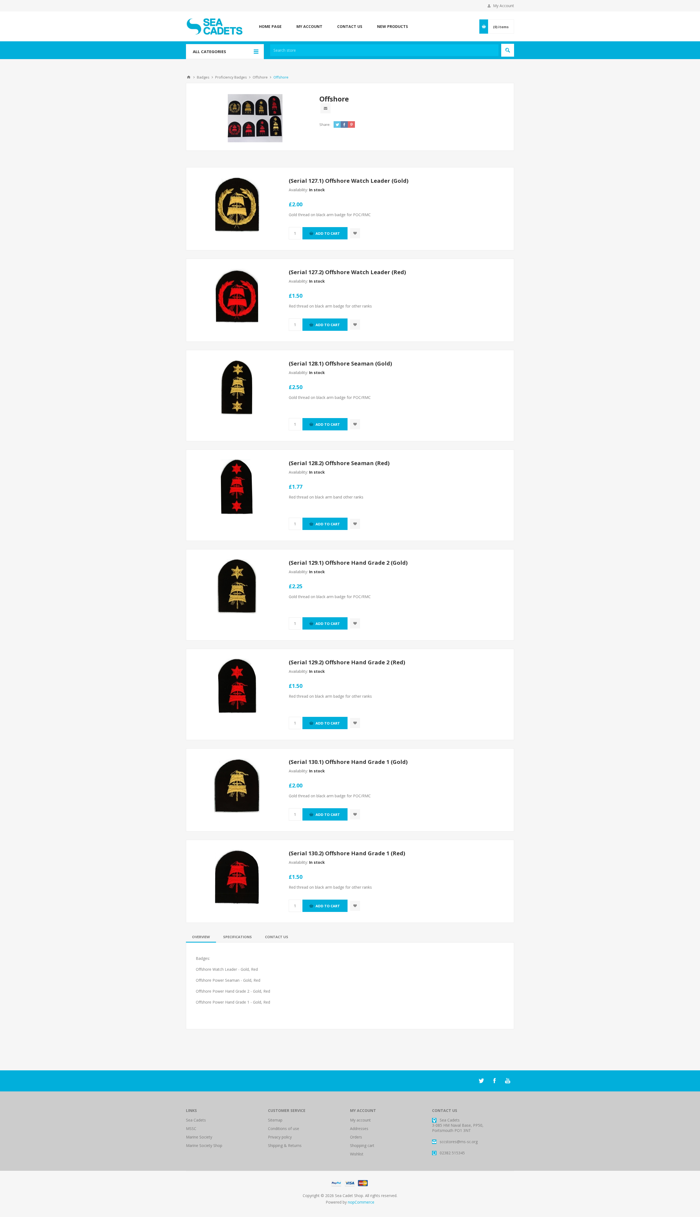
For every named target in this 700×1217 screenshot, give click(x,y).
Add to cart (328, 233)
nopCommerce (361, 1202)
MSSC (191, 1128)
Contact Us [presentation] (276, 936)
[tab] (201, 937)
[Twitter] (481, 1080)
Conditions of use (283, 1128)
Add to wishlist (355, 233)
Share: (324, 124)
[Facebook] (494, 1080)
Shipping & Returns (285, 1145)
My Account (503, 5)
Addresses (359, 1128)
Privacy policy (280, 1137)
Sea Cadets (196, 1120)
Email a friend (325, 108)
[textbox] (384, 50)
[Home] (188, 77)
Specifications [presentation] (237, 936)
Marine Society (199, 1137)
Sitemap (275, 1120)
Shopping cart (362, 1145)
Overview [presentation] (201, 936)
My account (360, 1120)
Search (507, 50)
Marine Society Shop (204, 1145)
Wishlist (356, 1154)
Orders (356, 1137)
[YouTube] (507, 1080)
